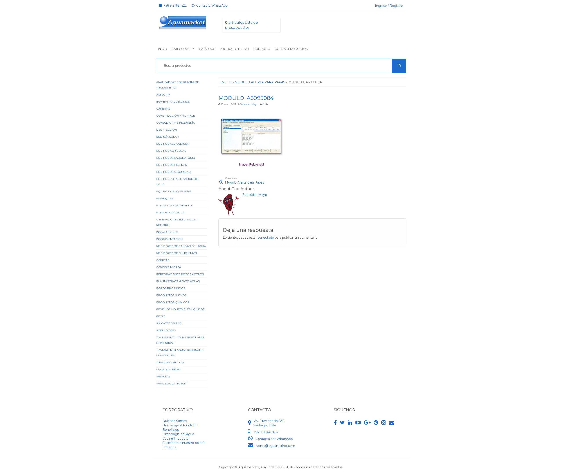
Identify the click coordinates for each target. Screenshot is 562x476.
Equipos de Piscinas (171, 164)
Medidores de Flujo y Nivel (177, 253)
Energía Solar (167, 136)
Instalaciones (167, 232)
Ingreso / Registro (389, 6)
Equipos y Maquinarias (173, 191)
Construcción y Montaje (175, 115)
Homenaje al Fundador (180, 425)
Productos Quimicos (172, 302)
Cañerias (163, 108)
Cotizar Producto (175, 438)
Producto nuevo (234, 48)
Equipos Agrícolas (171, 150)
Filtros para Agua (170, 212)
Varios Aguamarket (171, 383)
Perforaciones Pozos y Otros (180, 274)
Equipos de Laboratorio (175, 157)
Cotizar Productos (291, 48)
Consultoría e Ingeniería (175, 122)
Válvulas (163, 376)
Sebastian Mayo (249, 104)
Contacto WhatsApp (211, 5)
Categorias (180, 48)
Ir (399, 66)
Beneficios (170, 430)
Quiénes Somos (174, 421)
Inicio (162, 48)
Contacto (261, 48)
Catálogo (207, 48)
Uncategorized (168, 369)
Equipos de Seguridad (173, 171)
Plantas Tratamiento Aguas (178, 281)
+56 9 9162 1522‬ (174, 5)
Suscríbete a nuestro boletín (183, 443)
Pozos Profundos (170, 288)
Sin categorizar (168, 323)
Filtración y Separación (174, 205)
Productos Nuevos (171, 295)
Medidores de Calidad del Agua (181, 246)
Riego (160, 316)
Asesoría (163, 94)
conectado (266, 238)
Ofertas (162, 260)
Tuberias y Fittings (170, 362)
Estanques (164, 198)
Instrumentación (169, 239)
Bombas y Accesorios (173, 101)
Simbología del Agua (178, 434)
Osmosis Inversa (168, 267)
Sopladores (166, 330)
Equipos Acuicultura (172, 143)
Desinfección (166, 129)
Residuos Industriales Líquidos (180, 309)
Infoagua (169, 447)
